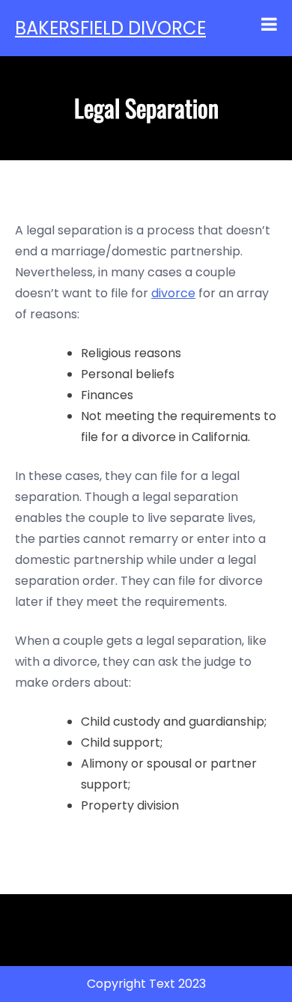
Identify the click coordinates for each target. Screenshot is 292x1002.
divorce (173, 293)
